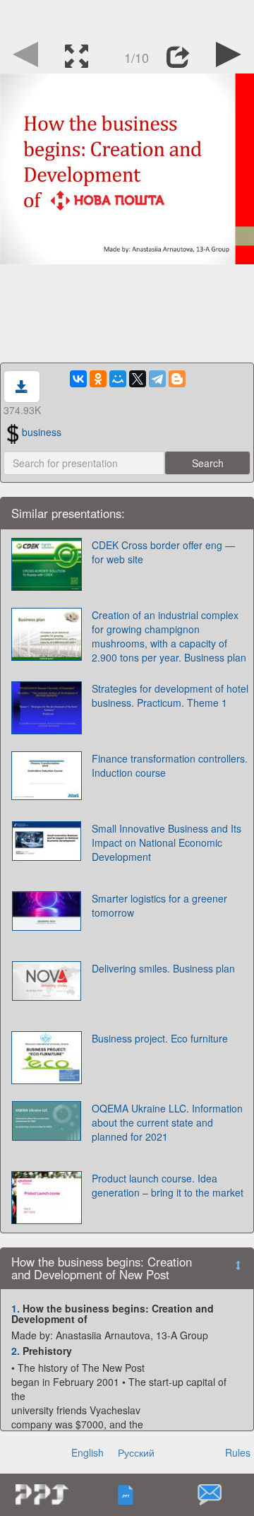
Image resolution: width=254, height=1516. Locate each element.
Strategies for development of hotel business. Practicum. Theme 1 (170, 695)
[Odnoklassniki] (98, 378)
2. (15, 1351)
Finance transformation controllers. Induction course (170, 765)
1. (15, 1308)
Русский (136, 1452)
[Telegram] (157, 378)
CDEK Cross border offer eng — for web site (163, 552)
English (87, 1452)
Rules (237, 1452)
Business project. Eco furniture (160, 1038)
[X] (137, 378)
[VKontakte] (78, 378)
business (41, 432)
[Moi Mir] (117, 378)
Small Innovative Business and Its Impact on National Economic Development (166, 842)
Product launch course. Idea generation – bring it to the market (167, 1185)
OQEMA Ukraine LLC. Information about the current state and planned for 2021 (167, 1122)
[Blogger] (177, 378)
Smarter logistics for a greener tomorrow (159, 905)
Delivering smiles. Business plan (163, 968)
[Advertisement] (127, 17)
